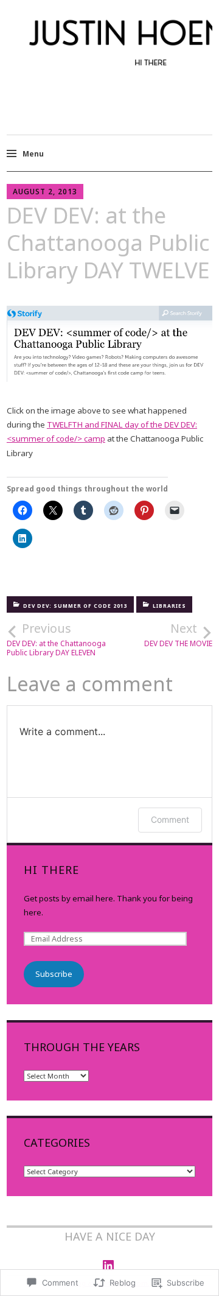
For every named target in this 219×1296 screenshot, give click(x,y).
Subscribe (53, 974)
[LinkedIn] (108, 1265)
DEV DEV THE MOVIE (178, 634)
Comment (170, 819)
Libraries (169, 605)
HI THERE (51, 869)
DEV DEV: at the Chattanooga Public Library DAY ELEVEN (56, 639)
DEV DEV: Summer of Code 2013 (75, 605)
